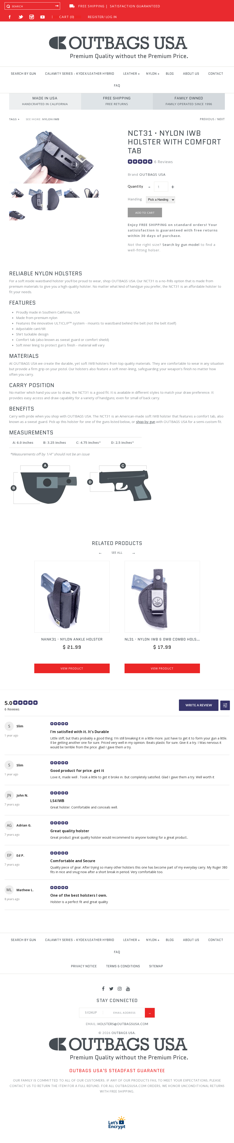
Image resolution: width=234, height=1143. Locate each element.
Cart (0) (66, 17)
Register (96, 17)
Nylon (151, 74)
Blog (170, 74)
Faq (117, 85)
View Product (72, 668)
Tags (14, 119)
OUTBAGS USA (152, 174)
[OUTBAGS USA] (117, 37)
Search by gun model (180, 244)
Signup (91, 1012)
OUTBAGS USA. (124, 1033)
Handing (135, 199)
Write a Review (199, 705)
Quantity (135, 186)
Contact (215, 74)
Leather (130, 74)
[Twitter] (111, 988)
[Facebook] (103, 988)
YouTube (42, 17)
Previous (207, 119)
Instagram (31, 17)
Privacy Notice (84, 966)
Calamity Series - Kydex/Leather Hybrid (79, 74)
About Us (191, 74)
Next (221, 119)
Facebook (9, 17)
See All (117, 552)
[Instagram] (119, 988)
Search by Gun (23, 74)
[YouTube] (127, 988)
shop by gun (145, 421)
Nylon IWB (50, 119)
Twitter (20, 17)
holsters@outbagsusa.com (123, 1024)
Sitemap (156, 966)
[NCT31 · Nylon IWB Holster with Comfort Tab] (57, 131)
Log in (111, 17)
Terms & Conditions (123, 966)
